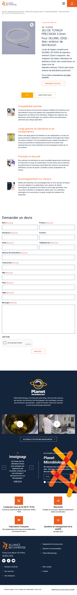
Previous (4, 468)
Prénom (46, 223)
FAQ (16, 589)
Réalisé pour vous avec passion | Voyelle (63, 589)
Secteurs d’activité (11, 567)
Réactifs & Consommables (52, 549)
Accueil (4, 11)
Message (9, 303)
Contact (45, 571)
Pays (7, 283)
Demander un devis (53, 84)
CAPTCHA (6, 337)
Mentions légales (9, 589)
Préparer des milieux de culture (34, 11)
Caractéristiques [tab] (45, 95)
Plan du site (38, 589)
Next (31, 468)
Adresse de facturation (14, 253)
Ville (7, 273)
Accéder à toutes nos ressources (37, 439)
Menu (64, 3)
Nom (7, 223)
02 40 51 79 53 (8, 556)
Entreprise (10, 233)
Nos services (9, 571)
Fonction (42, 233)
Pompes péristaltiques (50, 11)
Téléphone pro (48, 243)
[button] (32, 25)
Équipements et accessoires (16, 11)
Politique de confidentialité (26, 589)
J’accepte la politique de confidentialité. (61, 482)
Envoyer (37, 351)
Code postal (10, 263)
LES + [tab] (27, 95)
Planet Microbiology (50, 553)
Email (8, 243)
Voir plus (18, 481)
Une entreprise (10, 576)
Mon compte (47, 567)
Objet (8, 293)
